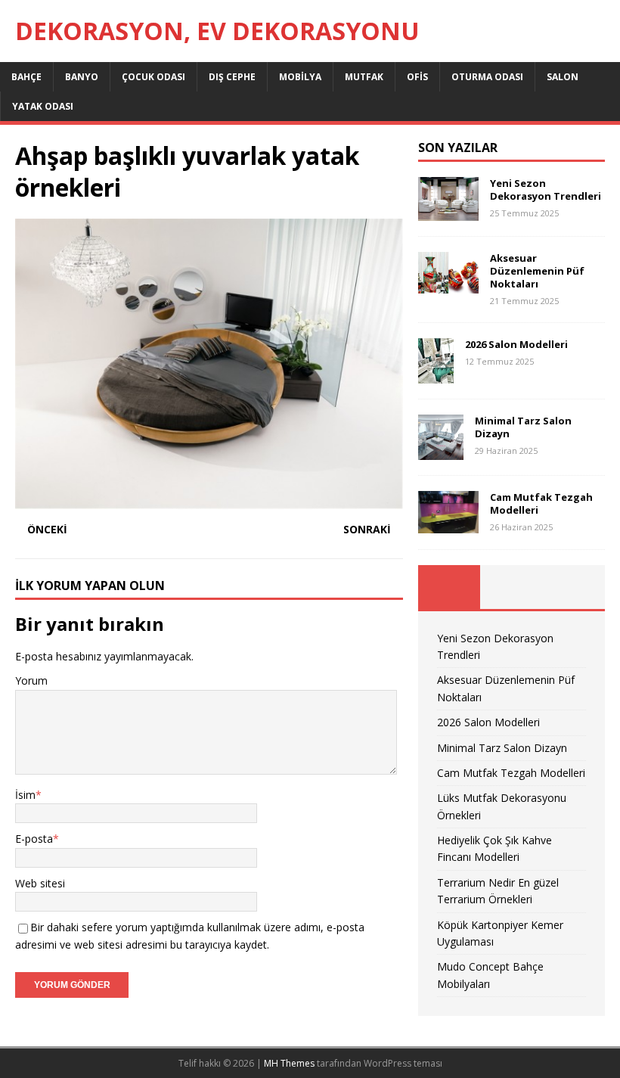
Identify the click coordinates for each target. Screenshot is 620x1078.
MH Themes (289, 1063)
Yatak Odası (42, 106)
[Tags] (511, 587)
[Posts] (449, 587)
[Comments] (574, 587)
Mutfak (364, 76)
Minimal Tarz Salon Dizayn (523, 427)
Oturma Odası (487, 76)
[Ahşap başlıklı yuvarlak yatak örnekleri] (209, 500)
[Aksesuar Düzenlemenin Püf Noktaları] (448, 285)
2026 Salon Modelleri (516, 344)
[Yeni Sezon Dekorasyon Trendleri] (448, 212)
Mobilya (300, 76)
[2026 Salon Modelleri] (436, 375)
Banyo (81, 76)
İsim (25, 795)
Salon (562, 76)
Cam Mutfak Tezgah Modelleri (541, 503)
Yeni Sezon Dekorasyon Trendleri (545, 189)
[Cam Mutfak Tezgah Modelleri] (448, 524)
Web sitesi (40, 883)
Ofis (417, 76)
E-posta (34, 838)
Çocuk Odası (153, 76)
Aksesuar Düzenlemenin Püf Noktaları (537, 270)
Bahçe (26, 76)
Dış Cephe (232, 76)
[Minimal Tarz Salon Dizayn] (440, 451)
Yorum (31, 680)
